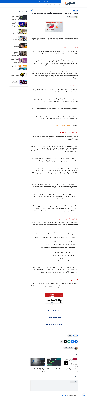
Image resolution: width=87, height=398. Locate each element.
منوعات (43, 4)
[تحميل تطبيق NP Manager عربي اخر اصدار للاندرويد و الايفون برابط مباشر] (23, 17)
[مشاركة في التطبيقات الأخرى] (61, 341)
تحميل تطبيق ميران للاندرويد (54, 310)
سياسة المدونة (49, 1)
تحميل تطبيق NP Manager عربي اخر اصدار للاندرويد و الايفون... (54, 369)
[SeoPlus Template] (77, 395)
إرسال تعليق (73, 381)
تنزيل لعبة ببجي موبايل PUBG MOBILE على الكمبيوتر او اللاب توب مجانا (15, 47)
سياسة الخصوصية (56, 1)
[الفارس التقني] (70, 3)
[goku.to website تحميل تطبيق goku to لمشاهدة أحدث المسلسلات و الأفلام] (23, 74)
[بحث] (10, 5)
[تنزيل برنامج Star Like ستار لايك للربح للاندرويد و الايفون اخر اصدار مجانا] (23, 67)
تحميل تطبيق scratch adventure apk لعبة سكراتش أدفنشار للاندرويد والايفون (15, 83)
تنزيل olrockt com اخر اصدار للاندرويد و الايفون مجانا (15, 25)
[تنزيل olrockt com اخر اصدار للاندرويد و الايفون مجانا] (23, 24)
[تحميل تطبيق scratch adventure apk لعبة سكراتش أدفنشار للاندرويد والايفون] (23, 82)
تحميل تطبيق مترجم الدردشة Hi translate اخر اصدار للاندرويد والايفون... (38, 370)
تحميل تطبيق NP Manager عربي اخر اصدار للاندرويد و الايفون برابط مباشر (15, 18)
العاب (54, 4)
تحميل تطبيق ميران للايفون (54, 317)
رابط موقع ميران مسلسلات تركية (54, 324)
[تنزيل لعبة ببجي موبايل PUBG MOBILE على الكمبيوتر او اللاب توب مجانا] (23, 45)
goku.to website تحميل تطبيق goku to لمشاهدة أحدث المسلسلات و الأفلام (15, 76)
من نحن (43, 1)
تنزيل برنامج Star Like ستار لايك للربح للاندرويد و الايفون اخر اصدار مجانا (15, 68)
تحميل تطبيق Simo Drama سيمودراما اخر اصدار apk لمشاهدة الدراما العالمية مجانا (15, 61)
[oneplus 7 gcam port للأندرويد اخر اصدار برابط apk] (23, 31)
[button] (72, 341)
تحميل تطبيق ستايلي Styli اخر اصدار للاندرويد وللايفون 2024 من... (71, 370)
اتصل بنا (39, 1)
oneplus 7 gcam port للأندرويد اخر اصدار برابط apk (15, 32)
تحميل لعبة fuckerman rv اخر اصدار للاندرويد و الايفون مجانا (15, 54)
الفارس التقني (63, 395)
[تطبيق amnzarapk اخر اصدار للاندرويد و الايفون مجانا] (23, 38)
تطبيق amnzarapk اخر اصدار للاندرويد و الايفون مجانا (15, 40)
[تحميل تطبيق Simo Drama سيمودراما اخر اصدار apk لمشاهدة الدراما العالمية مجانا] (23, 60)
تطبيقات (58, 4)
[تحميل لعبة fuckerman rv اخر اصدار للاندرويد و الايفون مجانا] (23, 53)
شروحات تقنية (49, 4)
